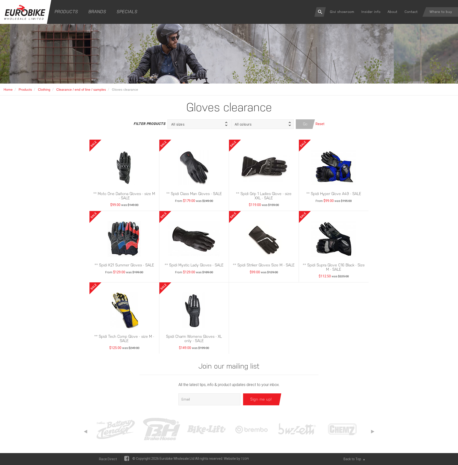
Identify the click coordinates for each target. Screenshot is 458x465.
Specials (127, 11)
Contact (411, 12)
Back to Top (353, 459)
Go (305, 124)
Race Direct (108, 459)
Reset (320, 124)
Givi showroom (342, 12)
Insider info (370, 12)
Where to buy (441, 12)
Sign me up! (261, 399)
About (392, 12)
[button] (198, 124)
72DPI (245, 458)
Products (66, 11)
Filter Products (149, 124)
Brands (97, 11)
